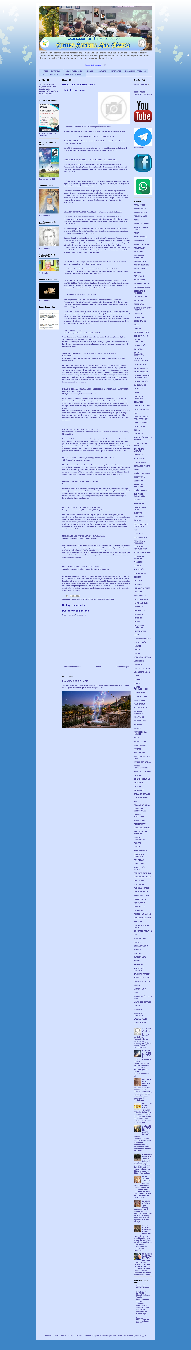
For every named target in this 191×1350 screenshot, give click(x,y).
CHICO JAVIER (140, 321)
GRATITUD (138, 581)
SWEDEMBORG (140, 957)
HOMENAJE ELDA (141, 603)
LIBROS (90, 71)
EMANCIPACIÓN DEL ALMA (75, 681)
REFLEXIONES (140, 899)
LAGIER (137, 653)
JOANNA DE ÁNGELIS (143, 639)
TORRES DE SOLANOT (139, 969)
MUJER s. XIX (139, 753)
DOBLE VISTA (139, 426)
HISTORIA (138, 592)
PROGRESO (139, 864)
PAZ (135, 801)
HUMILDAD (138, 607)
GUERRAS (138, 584)
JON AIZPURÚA (140, 642)
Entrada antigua (122, 667)
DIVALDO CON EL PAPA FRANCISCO (141, 418)
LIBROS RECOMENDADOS (141, 688)
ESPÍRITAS (138, 470)
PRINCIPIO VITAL (141, 850)
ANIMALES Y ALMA (141, 244)
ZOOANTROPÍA (140, 1023)
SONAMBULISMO (141, 946)
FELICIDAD (138, 534)
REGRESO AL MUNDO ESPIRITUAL (146, 1054)
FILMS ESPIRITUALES (105, 599)
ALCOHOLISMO (140, 209)
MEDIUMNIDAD (140, 721)
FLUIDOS (137, 566)
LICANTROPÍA (139, 693)
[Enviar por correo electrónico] (71, 596)
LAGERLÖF (138, 650)
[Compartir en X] (75, 596)
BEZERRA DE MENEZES (139, 292)
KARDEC (137, 646)
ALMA (136, 220)
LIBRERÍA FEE (116, 71)
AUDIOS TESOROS (141, 265)
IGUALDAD (138, 614)
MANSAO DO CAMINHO (141, 1292)
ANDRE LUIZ (139, 240)
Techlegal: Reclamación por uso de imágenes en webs (142, 1320)
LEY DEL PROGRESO (142, 668)
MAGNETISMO (139, 700)
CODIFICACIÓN (140, 345)
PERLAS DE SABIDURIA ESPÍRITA (147, 1256)
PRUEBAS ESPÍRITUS (142, 873)
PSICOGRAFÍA (140, 881)
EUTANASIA (139, 500)
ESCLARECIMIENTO (142, 466)
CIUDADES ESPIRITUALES (140, 341)
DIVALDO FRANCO (141, 423)
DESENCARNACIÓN (142, 406)
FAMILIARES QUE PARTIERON (141, 525)
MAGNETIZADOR (141, 708)
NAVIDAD (137, 775)
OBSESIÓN (138, 783)
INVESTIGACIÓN (140, 631)
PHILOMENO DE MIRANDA (140, 832)
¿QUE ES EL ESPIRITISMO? (51, 71)
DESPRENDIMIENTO (142, 409)
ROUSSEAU (138, 910)
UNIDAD (137, 985)
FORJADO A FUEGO (146, 1202)
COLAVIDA (138, 349)
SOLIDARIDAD (140, 938)
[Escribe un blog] (73, 596)
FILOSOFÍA (138, 562)
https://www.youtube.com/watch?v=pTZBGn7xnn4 (82, 264)
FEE (135, 530)
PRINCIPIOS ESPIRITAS (139, 855)
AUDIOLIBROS (140, 261)
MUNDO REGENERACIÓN (141, 767)
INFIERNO (138, 618)
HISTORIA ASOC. (141, 596)
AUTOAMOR (139, 276)
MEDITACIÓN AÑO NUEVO (147, 1106)
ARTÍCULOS (139, 252)
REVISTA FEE (139, 907)
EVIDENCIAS (139, 517)
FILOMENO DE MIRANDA (140, 557)
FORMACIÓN (139, 569)
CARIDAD (138, 314)
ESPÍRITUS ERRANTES (138, 486)
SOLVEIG (137, 942)
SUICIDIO (137, 953)
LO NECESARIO (140, 696)
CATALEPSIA (139, 317)
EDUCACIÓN (139, 434)
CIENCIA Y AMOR (141, 336)
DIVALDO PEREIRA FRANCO (135, 71)
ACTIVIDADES (139, 205)
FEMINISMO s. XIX (141, 537)
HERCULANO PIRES (142, 588)
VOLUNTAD (138, 1010)
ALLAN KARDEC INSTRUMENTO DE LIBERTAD (146, 1230)
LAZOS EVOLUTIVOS (142, 657)
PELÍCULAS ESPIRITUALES (140, 810)
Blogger (143, 1336)
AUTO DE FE (139, 272)
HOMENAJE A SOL (141, 599)
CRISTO (137, 392)
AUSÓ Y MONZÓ (140, 269)
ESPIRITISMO (139, 477)
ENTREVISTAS (139, 458)
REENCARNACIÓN (141, 895)
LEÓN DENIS (139, 661)
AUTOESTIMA (139, 280)
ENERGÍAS (138, 455)
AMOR (136, 233)
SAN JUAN (138, 922)
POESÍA (137, 847)
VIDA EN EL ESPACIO (142, 1002)
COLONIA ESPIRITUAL (139, 354)
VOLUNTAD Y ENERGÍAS (139, 1014)
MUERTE (137, 749)
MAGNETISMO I (140, 704)
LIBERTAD (138, 680)
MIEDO (136, 738)
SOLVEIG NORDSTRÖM (49, 75)
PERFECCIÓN (139, 820)
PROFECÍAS (139, 860)
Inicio (98, 667)
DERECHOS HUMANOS (138, 397)
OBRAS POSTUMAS (142, 779)
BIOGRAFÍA (138, 300)
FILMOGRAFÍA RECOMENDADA (83, 599)
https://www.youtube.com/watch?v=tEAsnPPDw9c (82, 333)
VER (104, 65)
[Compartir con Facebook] (77, 596)
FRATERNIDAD (140, 573)
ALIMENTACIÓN (140, 212)
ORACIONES (139, 790)
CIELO (136, 325)
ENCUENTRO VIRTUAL (139, 450)
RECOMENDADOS (141, 892)
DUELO (137, 430)
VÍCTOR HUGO (140, 989)
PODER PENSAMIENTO (140, 838)
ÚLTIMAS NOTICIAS (142, 981)
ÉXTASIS (137, 520)
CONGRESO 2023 (141, 372)
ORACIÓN (138, 786)
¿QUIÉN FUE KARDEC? (74, 71)
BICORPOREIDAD (141, 297)
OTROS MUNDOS (141, 798)
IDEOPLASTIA (139, 610)
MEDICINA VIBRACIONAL (140, 712)
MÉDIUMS (138, 725)
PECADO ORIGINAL (142, 805)
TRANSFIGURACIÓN (142, 974)
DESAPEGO (138, 402)
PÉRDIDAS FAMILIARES (139, 816)
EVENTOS (138, 513)
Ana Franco (146, 1029)
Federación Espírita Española (143, 1286)
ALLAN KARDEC (140, 216)
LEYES (136, 676)
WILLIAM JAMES (140, 1019)
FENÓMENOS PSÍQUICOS (139, 542)
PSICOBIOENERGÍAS (142, 877)
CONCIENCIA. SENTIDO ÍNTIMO (141, 360)
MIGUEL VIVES (140, 741)
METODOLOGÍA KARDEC (140, 733)
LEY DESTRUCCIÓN (142, 672)
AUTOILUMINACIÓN (142, 287)
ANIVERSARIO (140, 248)
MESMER (137, 728)
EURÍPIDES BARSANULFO (140, 495)
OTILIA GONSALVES (142, 794)
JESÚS (136, 635)
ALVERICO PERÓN (141, 224)
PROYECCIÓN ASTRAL (139, 868)
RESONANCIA (139, 903)
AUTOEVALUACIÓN (142, 283)
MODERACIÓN (140, 745)
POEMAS (137, 843)
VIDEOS (137, 1006)
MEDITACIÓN (139, 717)
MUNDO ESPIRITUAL (142, 762)
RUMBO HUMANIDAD (142, 914)
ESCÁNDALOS (140, 462)
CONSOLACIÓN (140, 385)
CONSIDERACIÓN (141, 381)
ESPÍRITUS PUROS (141, 490)
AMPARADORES (140, 237)
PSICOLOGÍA (139, 884)
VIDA (136, 993)
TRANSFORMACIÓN (142, 978)
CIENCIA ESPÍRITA (141, 332)
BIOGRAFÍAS (139, 304)
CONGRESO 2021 (141, 368)
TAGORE (137, 961)
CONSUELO (138, 389)
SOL (135, 935)
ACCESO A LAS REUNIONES (73, 75)
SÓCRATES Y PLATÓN (143, 931)
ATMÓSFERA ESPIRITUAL (139, 256)
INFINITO (137, 622)
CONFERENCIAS (140, 364)
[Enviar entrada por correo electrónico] (67, 596)
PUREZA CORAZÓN (142, 888)
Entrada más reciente (72, 667)
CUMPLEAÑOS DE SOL (147, 1155)
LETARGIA (138, 665)
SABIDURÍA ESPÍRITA (142, 918)
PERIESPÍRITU (140, 824)
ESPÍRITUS (138, 481)
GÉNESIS (137, 577)
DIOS (136, 413)
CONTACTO (101, 71)
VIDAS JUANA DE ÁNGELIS (146, 1179)
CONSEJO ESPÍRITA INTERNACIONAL (142, 377)
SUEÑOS (137, 950)
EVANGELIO (139, 503)
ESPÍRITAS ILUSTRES (142, 473)
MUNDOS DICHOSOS (142, 772)
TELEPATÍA (138, 965)
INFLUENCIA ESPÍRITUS (139, 626)
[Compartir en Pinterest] (79, 596)
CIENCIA (137, 329)
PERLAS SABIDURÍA (142, 828)
